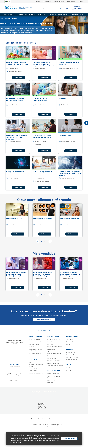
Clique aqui (41, 403)
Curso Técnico (51, 342)
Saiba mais (18, 77)
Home (1, 18)
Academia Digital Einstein (55, 365)
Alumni (31, 362)
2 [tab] (42, 241)
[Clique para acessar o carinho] (67, 8)
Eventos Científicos (53, 363)
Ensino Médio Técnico (53, 339)
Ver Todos (69, 344)
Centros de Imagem (53, 373)
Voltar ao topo (45, 330)
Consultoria (69, 339)
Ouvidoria (80, 1)
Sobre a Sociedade (34, 339)
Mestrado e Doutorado (54, 356)
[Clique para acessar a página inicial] (18, 10)
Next (50, 241)
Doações (38, 1)
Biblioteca (32, 346)
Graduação (50, 344)
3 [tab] (44, 241)
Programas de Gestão (53, 360)
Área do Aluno (47, 1)
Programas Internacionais (36, 373)
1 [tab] (41, 241)
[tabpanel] (17, 220)
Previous (38, 241)
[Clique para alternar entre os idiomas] (7, 1)
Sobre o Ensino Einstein (36, 342)
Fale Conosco (71, 1)
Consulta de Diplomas (72, 357)
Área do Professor (59, 1)
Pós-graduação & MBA (54, 353)
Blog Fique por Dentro (35, 353)
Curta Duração (51, 358)
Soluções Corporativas (73, 342)
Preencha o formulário (44, 320)
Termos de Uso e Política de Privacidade (44, 418)
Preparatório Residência (54, 346)
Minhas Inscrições (71, 359)
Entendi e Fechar (69, 439)
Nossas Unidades (34, 344)
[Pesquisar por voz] (37, 8)
